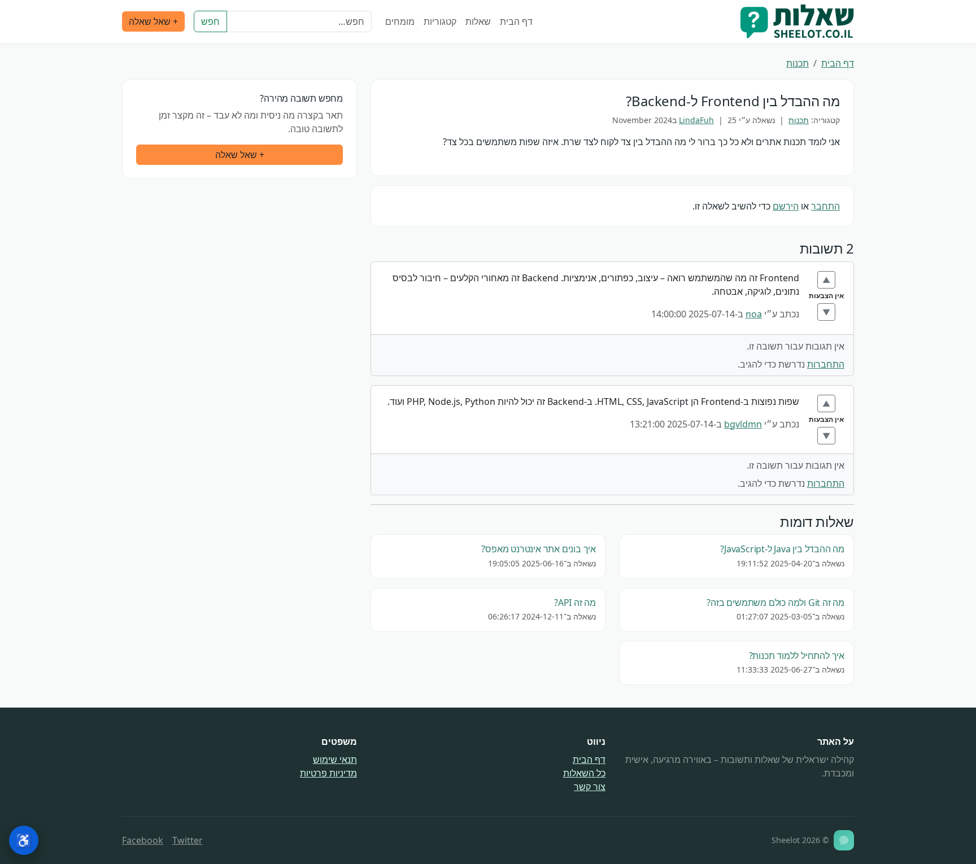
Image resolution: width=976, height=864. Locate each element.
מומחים (400, 21)
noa (754, 314)
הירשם (786, 206)
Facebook (142, 840)
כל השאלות (584, 773)
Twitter (187, 840)
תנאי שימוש (335, 759)
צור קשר (589, 786)
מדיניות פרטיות (328, 773)
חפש (210, 21)
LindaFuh (696, 120)
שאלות (478, 21)
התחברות (825, 364)
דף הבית (516, 21)
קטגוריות (440, 21)
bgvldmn (743, 424)
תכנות (797, 63)
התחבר (825, 206)
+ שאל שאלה (153, 21)
